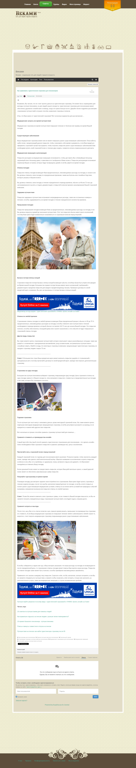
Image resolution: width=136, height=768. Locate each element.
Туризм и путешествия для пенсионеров (47, 637)
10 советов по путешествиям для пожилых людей (34, 611)
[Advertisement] (84, 26)
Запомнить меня (22, 697)
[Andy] (18, 96)
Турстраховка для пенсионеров (26, 637)
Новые (84, 657)
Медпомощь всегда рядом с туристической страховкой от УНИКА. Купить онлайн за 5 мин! (48, 311)
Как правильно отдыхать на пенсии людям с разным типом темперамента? (43, 616)
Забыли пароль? (21, 700)
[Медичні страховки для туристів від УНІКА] (57, 590)
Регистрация (112, 3)
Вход (112, 9)
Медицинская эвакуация (81, 639)
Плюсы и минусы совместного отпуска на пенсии (34, 626)
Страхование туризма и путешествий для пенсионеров (33, 639)
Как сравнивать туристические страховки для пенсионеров (37, 91)
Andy (20, 96)
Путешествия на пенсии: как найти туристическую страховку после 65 (41, 631)
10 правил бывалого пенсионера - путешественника (35, 621)
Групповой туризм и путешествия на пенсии (30, 641)
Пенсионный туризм (65, 637)
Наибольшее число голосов (71, 657)
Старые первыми (92, 657)
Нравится (59, 657)
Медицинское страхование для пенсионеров (61, 639)
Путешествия (31, 96)
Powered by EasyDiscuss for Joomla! (57, 705)
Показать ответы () (93, 84)
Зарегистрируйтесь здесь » (34, 687)
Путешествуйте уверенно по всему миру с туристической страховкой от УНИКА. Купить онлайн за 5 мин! (53, 602)
